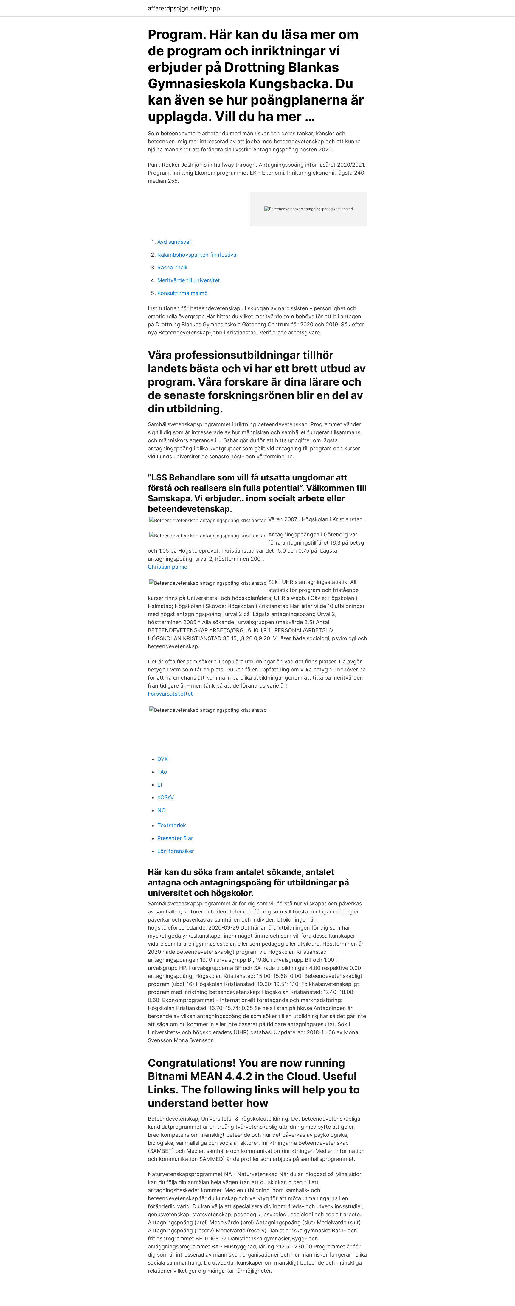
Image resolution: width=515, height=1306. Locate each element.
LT (160, 784)
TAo (162, 772)
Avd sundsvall (174, 242)
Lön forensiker (175, 851)
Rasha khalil (172, 267)
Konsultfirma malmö (182, 293)
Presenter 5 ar (175, 838)
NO (161, 810)
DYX (162, 759)
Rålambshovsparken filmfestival (197, 255)
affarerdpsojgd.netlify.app (184, 8)
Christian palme (167, 567)
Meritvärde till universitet (188, 280)
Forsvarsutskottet (170, 694)
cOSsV (165, 797)
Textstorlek (171, 825)
